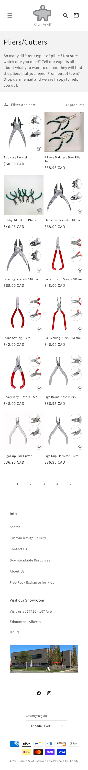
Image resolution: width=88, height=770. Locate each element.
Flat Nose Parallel (15, 157)
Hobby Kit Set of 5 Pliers (20, 220)
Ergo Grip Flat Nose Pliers (61, 456)
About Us (17, 571)
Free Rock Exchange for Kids (32, 582)
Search (15, 527)
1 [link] (18, 484)
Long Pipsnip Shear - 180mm (63, 279)
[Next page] (70, 483)
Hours (15, 632)
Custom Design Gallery (28, 538)
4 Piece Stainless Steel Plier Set (62, 159)
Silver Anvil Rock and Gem (36, 761)
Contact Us (18, 549)
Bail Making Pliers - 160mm (62, 338)
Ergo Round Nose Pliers (60, 397)
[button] (9, 15)
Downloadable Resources (30, 560)
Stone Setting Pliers (17, 338)
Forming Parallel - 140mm (21, 279)
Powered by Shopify (65, 761)
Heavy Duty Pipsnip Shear (21, 397)
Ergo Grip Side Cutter (18, 456)
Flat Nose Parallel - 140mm (62, 220)
